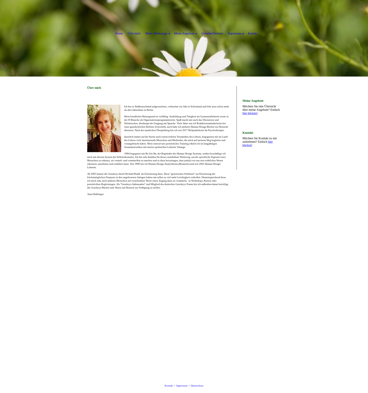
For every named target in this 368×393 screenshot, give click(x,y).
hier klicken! (250, 113)
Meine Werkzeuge (156, 33)
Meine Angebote (184, 33)
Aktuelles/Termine (212, 33)
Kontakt (169, 385)
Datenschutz (197, 385)
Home (119, 33)
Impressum (181, 385)
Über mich (134, 33)
